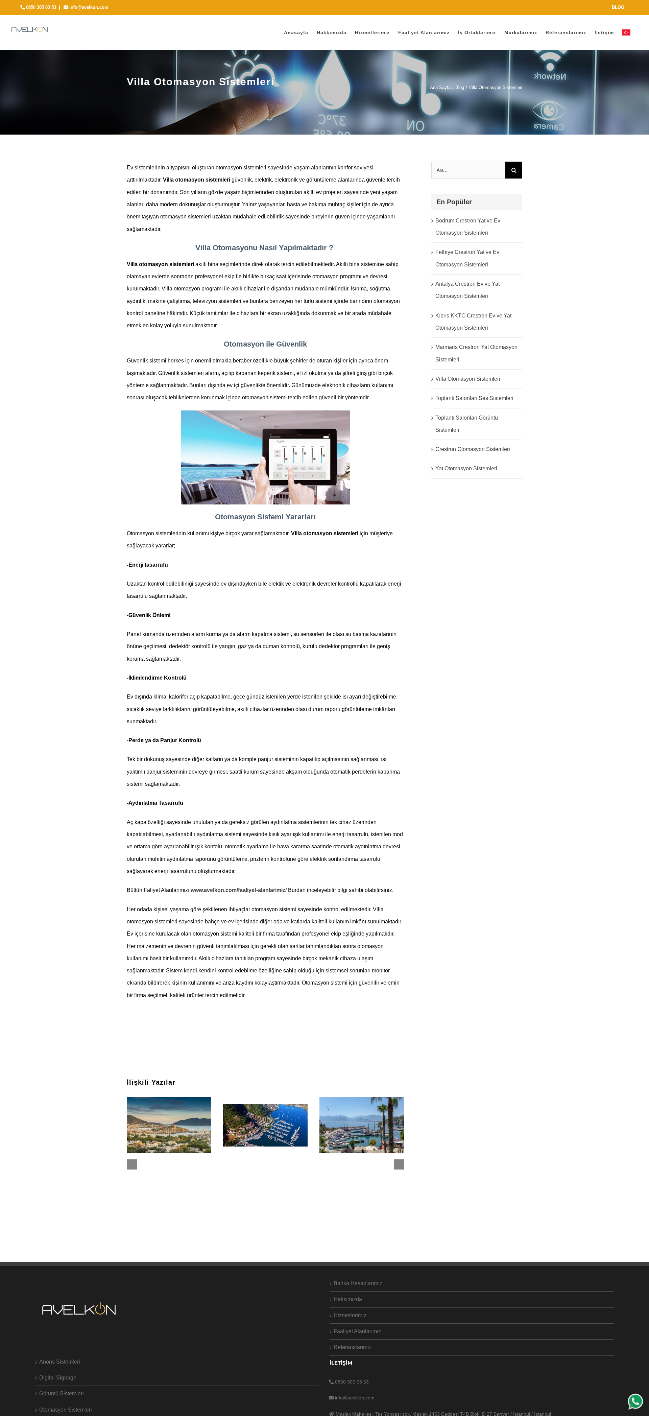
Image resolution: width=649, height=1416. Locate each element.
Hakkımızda (348, 1299)
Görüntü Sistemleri (61, 1393)
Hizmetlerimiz (350, 1315)
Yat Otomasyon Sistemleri (466, 468)
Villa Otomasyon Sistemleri (467, 379)
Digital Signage (57, 1377)
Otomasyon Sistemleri (65, 1410)
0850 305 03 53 (40, 7)
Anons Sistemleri (59, 1362)
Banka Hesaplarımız (358, 1283)
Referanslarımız (352, 1347)
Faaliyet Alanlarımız (357, 1331)
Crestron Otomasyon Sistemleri (472, 449)
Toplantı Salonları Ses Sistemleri (474, 398)
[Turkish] (626, 32)
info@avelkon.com (88, 7)
